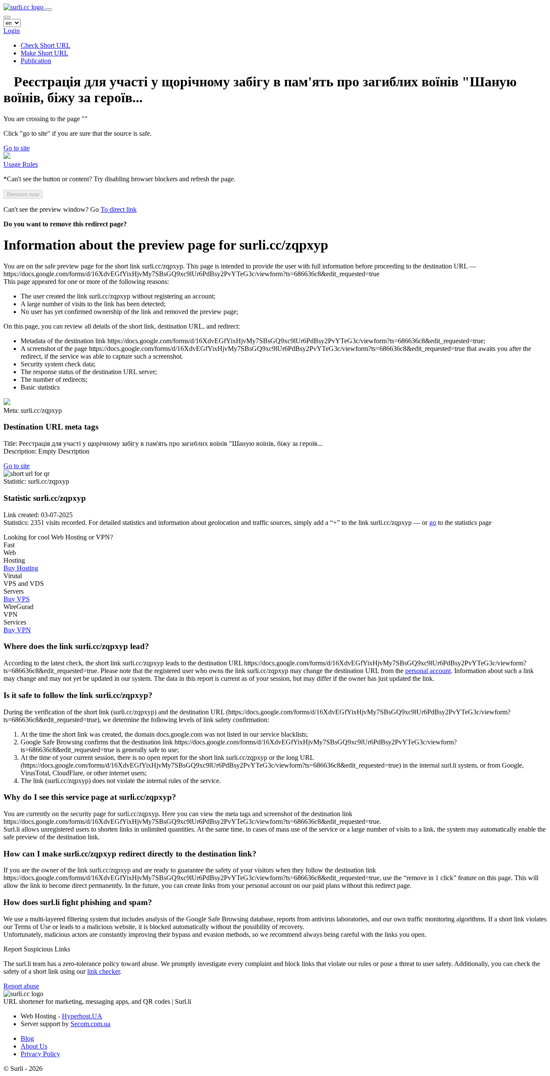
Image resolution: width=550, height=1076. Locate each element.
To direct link (119, 209)
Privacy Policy (40, 1054)
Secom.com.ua (90, 1023)
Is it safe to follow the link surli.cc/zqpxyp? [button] (78, 695)
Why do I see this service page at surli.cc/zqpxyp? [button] (89, 797)
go (432, 522)
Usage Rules (20, 164)
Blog (27, 1038)
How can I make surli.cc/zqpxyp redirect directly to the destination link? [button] (130, 853)
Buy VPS (16, 599)
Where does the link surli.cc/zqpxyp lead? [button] (76, 646)
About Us (34, 1046)
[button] (16, 148)
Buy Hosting (20, 568)
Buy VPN (17, 630)
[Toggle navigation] (48, 9)
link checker (103, 971)
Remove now (23, 194)
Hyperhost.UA (82, 1016)
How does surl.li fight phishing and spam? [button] (77, 902)
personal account (428, 670)
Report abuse (21, 986)
